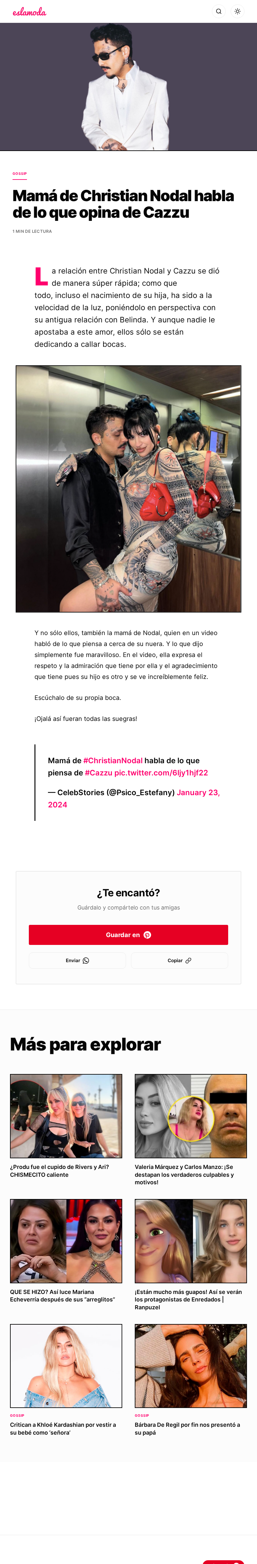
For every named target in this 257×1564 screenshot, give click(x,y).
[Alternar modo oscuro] (237, 11)
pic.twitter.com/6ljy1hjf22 (161, 772)
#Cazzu (99, 772)
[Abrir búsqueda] (219, 11)
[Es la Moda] (30, 11)
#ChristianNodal (113, 760)
